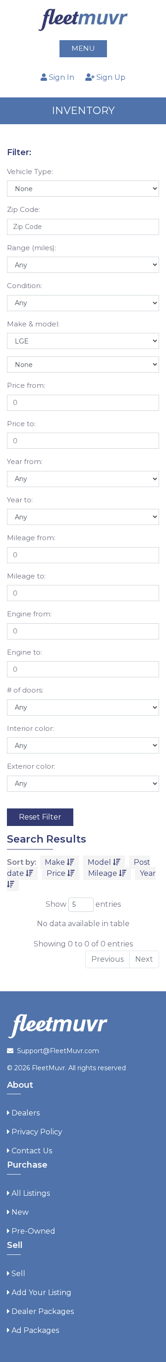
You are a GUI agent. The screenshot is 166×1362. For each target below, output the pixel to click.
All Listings (31, 1193)
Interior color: (30, 728)
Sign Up (110, 77)
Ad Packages (35, 1330)
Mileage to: (26, 576)
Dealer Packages (43, 1311)
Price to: (21, 423)
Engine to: (24, 652)
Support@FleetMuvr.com (58, 1051)
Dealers (26, 1113)
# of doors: (25, 690)
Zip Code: (23, 209)
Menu (83, 48)
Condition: (24, 285)
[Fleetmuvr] (83, 19)
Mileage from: (31, 537)
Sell (18, 1273)
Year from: (24, 461)
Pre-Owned (33, 1231)
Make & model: (33, 323)
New (20, 1212)
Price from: (26, 385)
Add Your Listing (41, 1292)
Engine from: (29, 613)
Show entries (83, 904)
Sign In (60, 77)
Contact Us (32, 1150)
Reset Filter (40, 817)
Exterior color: (31, 766)
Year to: (20, 499)
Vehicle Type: (30, 171)
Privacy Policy (37, 1131)
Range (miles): (31, 247)
